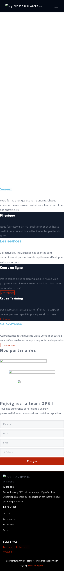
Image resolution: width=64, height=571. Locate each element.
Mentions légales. (36, 565)
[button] (7, 292)
